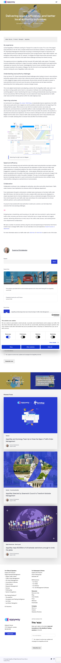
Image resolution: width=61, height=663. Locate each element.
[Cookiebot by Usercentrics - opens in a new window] (52, 315)
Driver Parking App (36, 574)
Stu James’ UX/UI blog (25, 103)
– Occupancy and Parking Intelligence (15, 599)
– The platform (8, 597)
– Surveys (7, 588)
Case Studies (35, 597)
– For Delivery (35, 585)
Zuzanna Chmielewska (24, 23)
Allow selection (31, 347)
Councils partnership (14, 490)
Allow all (50, 347)
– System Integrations (10, 592)
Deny (11, 347)
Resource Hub (35, 593)
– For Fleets (35, 582)
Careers (34, 610)
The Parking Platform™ (11, 595)
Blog (33, 595)
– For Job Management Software (40, 587)
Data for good (18, 544)
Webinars (34, 600)
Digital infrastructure (27, 11)
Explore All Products (10, 572)
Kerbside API (35, 576)
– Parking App (8, 590)
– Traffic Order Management (12, 578)
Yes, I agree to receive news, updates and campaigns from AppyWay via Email (23, 354)
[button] (56, 2)
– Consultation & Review (11, 582)
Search (5, 258)
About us (34, 608)
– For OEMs (35, 583)
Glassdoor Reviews (37, 612)
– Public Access (9, 584)
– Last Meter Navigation (11, 603)
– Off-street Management (11, 580)
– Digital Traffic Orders (10, 576)
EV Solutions (8, 606)
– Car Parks (8, 601)
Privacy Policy (24, 659)
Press (33, 598)
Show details (52, 342)
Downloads (34, 602)
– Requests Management (11, 586)
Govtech (36, 11)
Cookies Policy (7, 660)
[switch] (23, 337)
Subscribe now (9, 361)
